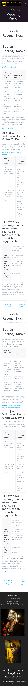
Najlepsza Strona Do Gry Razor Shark (11, 127)
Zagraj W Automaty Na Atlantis (10, 66)
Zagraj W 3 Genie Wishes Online (10, 571)
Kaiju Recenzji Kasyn (7, 128)
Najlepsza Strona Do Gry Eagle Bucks (11, 405)
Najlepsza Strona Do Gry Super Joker (11, 407)
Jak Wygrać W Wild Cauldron (9, 67)
